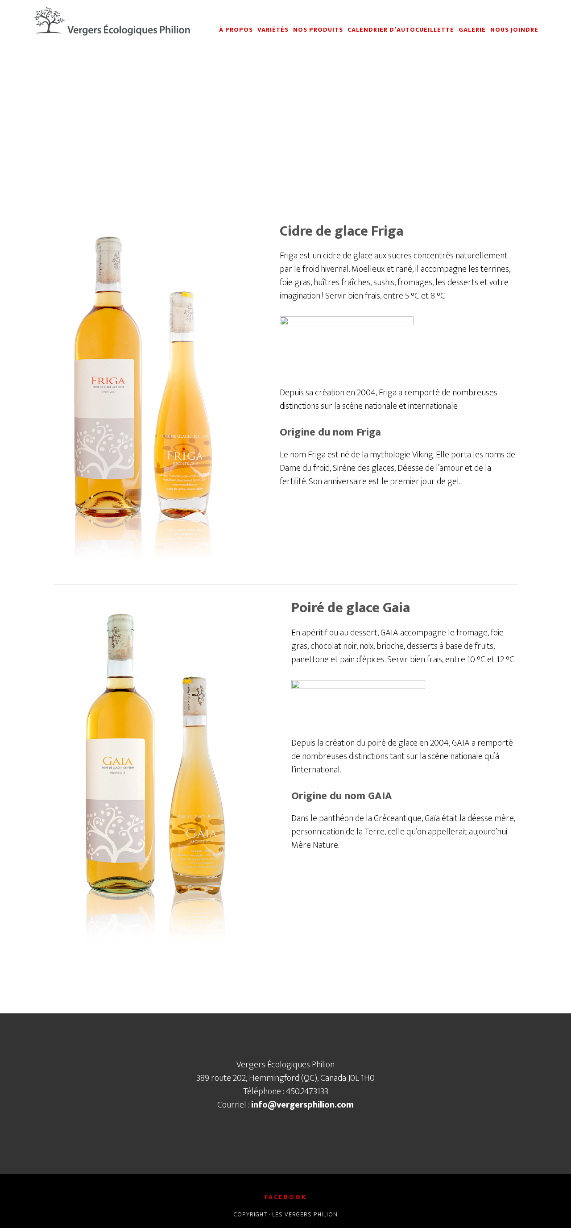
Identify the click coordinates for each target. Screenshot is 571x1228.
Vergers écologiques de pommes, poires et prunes (111, 21)
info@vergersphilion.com (302, 1104)
